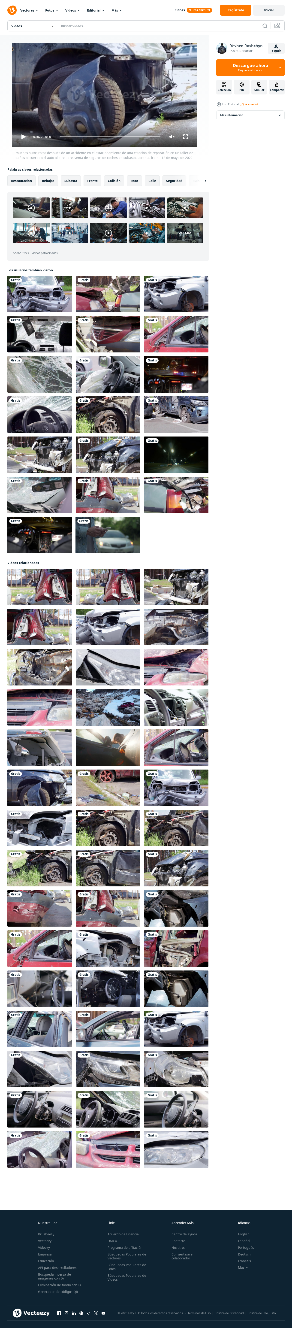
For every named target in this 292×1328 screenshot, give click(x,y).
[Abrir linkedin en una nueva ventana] (74, 1313)
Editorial (93, 10)
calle (152, 181)
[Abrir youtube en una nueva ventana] (103, 1313)
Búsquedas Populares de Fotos (127, 1267)
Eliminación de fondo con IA (59, 1285)
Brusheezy (46, 1234)
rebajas (48, 181)
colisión (114, 181)
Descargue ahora (250, 68)
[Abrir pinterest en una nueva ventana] (81, 1313)
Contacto (178, 1241)
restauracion (21, 181)
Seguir (276, 51)
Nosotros (178, 1247)
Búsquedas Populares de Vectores (127, 1256)
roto (134, 181)
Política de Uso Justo (262, 1313)
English (244, 1234)
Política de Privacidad (229, 1313)
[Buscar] (265, 26)
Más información (231, 115)
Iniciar (269, 10)
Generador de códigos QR (58, 1291)
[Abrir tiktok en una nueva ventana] (88, 1313)
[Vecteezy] (12, 10)
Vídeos (70, 10)
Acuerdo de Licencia (123, 1234)
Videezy (44, 1247)
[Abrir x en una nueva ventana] (96, 1313)
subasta (70, 181)
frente (92, 181)
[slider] (109, 136)
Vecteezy (44, 1241)
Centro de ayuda (184, 1234)
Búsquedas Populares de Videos (127, 1277)
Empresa (45, 1254)
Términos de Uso (199, 1313)
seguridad (174, 181)
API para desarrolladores (57, 1267)
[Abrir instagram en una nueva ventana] (66, 1313)
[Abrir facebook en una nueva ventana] (59, 1313)
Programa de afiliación (125, 1247)
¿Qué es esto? (249, 104)
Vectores (27, 10)
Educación (46, 1261)
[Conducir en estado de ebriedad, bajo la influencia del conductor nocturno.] (176, 455)
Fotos (49, 10)
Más (114, 10)
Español (244, 1241)
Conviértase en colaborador (183, 1256)
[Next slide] (201, 180)
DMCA (112, 1241)
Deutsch (244, 1254)
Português (246, 1247)
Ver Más (185, 233)
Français (244, 1261)
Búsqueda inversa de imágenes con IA (54, 1276)
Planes (180, 10)
